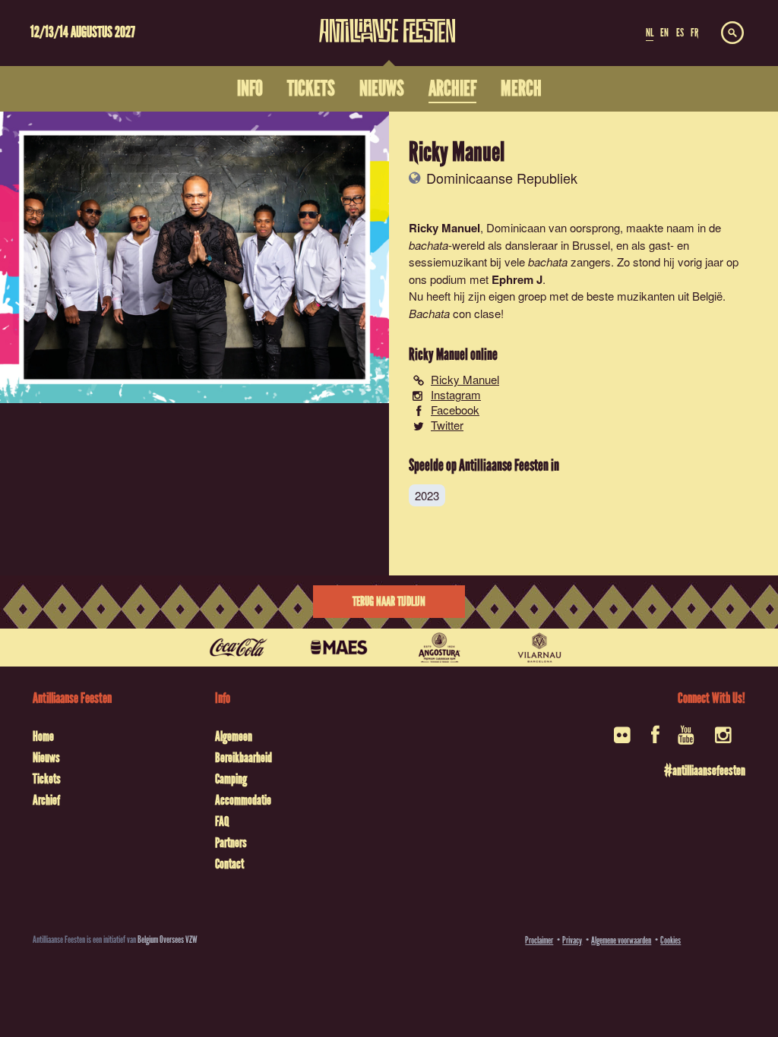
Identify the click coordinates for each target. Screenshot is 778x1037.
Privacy (572, 940)
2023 (427, 495)
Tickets (47, 779)
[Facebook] (655, 739)
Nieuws (46, 757)
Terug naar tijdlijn (389, 602)
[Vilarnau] (539, 647)
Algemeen (233, 736)
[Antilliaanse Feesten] (387, 21)
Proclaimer (539, 940)
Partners (231, 842)
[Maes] (338, 647)
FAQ (222, 821)
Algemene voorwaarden (621, 940)
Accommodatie (243, 800)
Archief (46, 800)
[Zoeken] (732, 33)
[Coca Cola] (238, 647)
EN (664, 32)
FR (694, 32)
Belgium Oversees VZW (168, 939)
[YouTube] (687, 739)
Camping (231, 779)
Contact (229, 864)
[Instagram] (724, 739)
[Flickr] (623, 739)
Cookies (670, 940)
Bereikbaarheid (243, 757)
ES (680, 32)
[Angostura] (439, 647)
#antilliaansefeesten (704, 770)
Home (43, 736)
